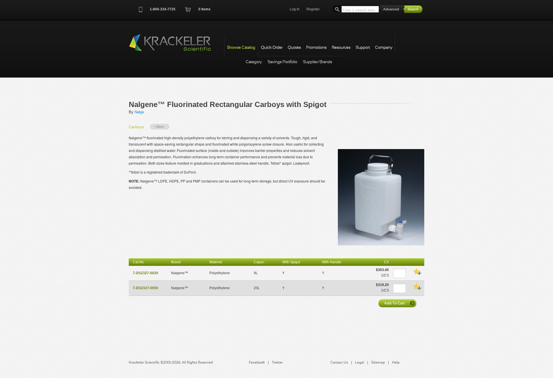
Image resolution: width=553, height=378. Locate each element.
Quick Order (272, 48)
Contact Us (339, 362)
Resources (341, 48)
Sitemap (378, 362)
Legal (359, 362)
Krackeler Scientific (176, 45)
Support (363, 48)
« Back (159, 126)
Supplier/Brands (317, 62)
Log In (295, 9)
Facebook (257, 362)
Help (395, 362)
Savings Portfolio (282, 62)
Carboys (136, 127)
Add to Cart (398, 303)
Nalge (139, 112)
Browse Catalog (241, 48)
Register (313, 9)
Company (383, 48)
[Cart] (188, 11)
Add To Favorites (417, 271)
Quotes (294, 48)
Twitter (277, 362)
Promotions (316, 48)
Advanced (392, 9)
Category (254, 62)
